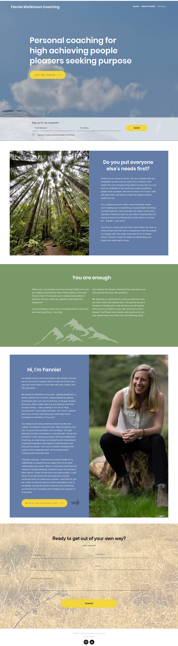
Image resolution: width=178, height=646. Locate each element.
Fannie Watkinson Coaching (35, 7)
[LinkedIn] (92, 642)
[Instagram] (86, 642)
